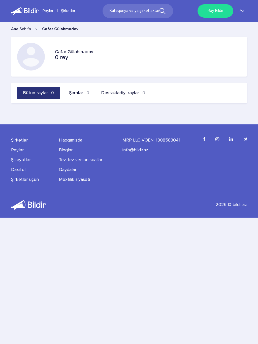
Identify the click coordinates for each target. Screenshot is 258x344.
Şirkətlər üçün (25, 179)
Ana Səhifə (21, 29)
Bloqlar (66, 150)
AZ (242, 11)
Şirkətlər (68, 11)
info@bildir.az (135, 150)
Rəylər (48, 11)
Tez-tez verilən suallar (80, 160)
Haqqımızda (70, 140)
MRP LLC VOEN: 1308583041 (151, 140)
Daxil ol (18, 169)
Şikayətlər (21, 160)
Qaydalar (67, 169)
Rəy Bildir (215, 11)
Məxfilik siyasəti (74, 179)
